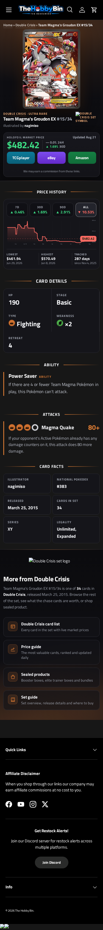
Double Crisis (25, 25)
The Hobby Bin (24, 910)
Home (8, 25)
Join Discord (52, 862)
